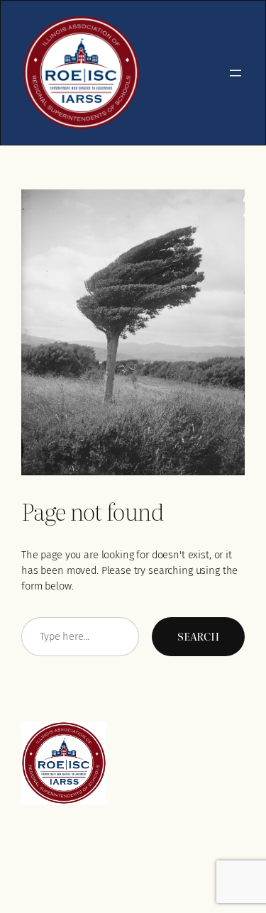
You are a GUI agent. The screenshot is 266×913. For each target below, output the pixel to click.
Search (198, 636)
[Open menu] (235, 73)
